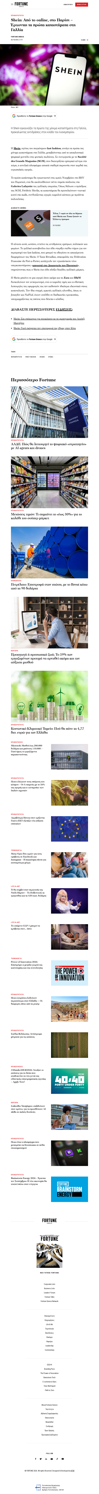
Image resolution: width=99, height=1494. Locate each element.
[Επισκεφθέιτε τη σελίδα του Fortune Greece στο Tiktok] (57, 1459)
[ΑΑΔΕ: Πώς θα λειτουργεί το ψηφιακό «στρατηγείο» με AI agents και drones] (49, 412)
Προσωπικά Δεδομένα (50, 1435)
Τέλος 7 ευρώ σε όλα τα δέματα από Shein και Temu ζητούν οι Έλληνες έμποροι (67, 216)
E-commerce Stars (49, 1382)
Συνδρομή (49, 1426)
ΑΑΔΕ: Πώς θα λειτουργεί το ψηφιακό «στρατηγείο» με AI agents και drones (48, 446)
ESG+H (49, 1365)
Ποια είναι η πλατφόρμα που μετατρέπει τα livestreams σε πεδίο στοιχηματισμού (28, 1145)
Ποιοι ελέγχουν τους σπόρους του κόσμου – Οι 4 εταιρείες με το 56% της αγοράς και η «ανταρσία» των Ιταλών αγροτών (28, 786)
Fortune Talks (49, 1297)
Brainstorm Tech (49, 1377)
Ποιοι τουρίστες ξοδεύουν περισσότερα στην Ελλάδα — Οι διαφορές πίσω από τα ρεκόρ (26, 1000)
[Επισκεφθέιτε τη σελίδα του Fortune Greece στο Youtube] (52, 1459)
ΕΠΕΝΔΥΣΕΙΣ (16, 581)
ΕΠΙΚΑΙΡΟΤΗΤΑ (17, 15)
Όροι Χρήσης (49, 1430)
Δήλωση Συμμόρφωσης (49, 1413)
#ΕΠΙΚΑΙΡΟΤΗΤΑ (16, 357)
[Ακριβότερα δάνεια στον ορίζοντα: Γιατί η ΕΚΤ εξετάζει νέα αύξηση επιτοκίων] (69, 829)
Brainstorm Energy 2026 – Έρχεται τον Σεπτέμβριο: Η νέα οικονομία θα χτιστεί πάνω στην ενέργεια (29, 1181)
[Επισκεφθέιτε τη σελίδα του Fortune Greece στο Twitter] (41, 1459)
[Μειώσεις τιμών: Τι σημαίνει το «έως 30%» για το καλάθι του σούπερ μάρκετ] (49, 482)
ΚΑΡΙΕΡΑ (14, 651)
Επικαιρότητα (49, 1316)
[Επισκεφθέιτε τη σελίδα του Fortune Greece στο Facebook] (35, 1459)
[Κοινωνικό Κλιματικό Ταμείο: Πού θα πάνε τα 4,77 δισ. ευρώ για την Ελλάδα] (49, 696)
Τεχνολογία (49, 1329)
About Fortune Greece (49, 1405)
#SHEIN (42, 357)
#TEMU (50, 357)
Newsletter (49, 1422)
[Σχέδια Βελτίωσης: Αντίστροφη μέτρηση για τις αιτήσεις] (69, 1045)
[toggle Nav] (12, 4)
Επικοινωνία (49, 1418)
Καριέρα (49, 1341)
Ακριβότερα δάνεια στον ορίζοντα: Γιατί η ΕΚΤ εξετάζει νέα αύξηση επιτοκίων (28, 820)
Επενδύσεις (49, 1333)
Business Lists (49, 1288)
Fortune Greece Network (49, 1301)
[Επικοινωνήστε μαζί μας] (63, 1459)
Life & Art (49, 1324)
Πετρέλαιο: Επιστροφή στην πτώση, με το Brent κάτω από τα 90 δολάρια (49, 586)
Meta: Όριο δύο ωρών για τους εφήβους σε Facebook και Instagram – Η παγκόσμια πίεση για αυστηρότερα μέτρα (28, 858)
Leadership (49, 1346)
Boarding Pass (49, 1369)
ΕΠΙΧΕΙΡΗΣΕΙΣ (17, 742)
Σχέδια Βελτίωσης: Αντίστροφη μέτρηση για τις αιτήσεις (26, 1035)
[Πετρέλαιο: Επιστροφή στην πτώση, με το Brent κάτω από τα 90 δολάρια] (49, 552)
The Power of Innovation (49, 1373)
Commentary (49, 1350)
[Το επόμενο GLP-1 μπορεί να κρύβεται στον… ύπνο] (69, 937)
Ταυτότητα (50, 1409)
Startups (49, 1337)
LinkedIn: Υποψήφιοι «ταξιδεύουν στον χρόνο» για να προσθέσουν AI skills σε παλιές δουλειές (28, 1109)
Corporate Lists (49, 1284)
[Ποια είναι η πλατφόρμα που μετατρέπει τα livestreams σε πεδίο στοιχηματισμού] (69, 1153)
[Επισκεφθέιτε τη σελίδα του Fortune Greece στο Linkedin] (46, 1459)
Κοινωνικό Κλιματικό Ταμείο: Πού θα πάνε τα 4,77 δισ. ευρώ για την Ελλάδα (47, 730)
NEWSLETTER (81, 4)
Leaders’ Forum (49, 1293)
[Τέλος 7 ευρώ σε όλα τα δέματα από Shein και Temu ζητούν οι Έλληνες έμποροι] (30, 223)
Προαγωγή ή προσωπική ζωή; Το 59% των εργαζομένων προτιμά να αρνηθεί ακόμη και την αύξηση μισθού (45, 658)
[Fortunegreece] (21, 6)
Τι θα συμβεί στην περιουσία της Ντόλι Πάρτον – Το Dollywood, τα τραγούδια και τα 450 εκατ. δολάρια (28, 892)
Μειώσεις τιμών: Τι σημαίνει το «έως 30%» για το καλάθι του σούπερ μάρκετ (46, 516)
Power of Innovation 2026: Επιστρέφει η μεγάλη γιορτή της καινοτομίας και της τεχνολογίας (27, 964)
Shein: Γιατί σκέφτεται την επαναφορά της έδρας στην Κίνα (45, 328)
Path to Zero (49, 1390)
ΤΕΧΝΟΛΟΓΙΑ (16, 850)
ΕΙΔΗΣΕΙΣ (64, 309)
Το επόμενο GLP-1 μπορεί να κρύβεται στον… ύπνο (25, 927)
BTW (72, 1471)
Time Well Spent (49, 1386)
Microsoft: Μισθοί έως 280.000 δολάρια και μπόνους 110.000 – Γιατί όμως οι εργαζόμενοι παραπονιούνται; (27, 750)
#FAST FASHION (30, 357)
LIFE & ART (15, 886)
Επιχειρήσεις (49, 1320)
